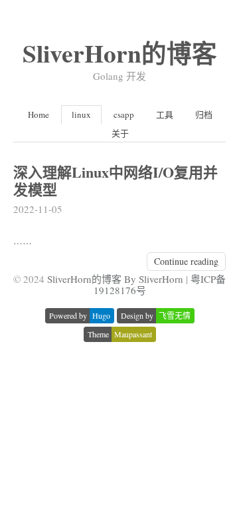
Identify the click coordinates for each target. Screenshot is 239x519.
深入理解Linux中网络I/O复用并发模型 (115, 180)
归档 (203, 114)
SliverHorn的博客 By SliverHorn (115, 278)
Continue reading (186, 261)
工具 (164, 114)
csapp (124, 114)
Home (38, 114)
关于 (120, 133)
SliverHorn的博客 (120, 53)
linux (81, 114)
